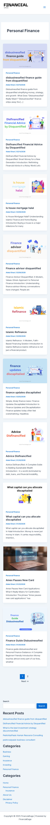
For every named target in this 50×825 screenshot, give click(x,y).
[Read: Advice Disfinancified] (25, 434)
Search (6, 701)
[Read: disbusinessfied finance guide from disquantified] (25, 56)
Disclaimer (7, 799)
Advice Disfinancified (18, 456)
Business (7, 752)
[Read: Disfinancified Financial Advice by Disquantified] (25, 122)
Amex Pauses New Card (20, 580)
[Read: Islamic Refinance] (25, 310)
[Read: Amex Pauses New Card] (25, 558)
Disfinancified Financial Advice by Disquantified (24, 146)
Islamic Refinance (16, 332)
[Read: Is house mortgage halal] (25, 186)
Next (25, 681)
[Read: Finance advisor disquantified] (25, 247)
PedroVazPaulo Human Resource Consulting (23, 735)
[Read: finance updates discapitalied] (25, 371)
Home (5, 783)
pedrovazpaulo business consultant (19, 740)
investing (7, 765)
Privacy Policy (12, 803)
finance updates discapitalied (23, 392)
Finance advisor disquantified (23, 268)
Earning (6, 756)
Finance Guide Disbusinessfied (24, 640)
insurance (7, 760)
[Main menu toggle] (44, 7)
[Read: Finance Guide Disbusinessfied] (25, 619)
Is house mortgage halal (20, 207)
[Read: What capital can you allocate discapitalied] (25, 495)
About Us (7, 795)
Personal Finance (13, 73)
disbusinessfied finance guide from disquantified (24, 79)
